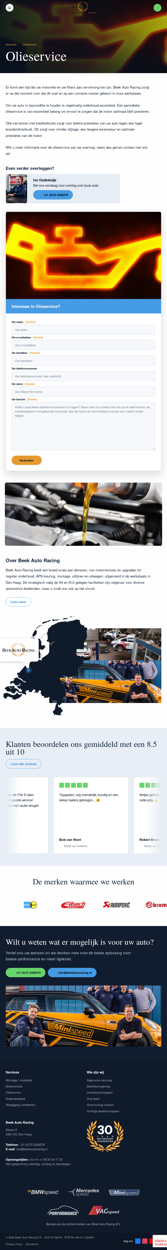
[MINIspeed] (124, 1192)
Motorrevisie (14, 1086)
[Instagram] (144, 1241)
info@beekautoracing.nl (75, 973)
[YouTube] (151, 1241)
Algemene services (99, 1080)
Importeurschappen (100, 1092)
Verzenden (26, 460)
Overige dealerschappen (103, 1111)
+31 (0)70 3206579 (55, 195)
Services (11, 44)
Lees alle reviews (23, 763)
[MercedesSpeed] (83, 1192)
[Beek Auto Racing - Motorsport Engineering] (83, 7)
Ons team (93, 1098)
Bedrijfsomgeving (98, 1086)
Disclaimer (32, 1244)
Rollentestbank (15, 1098)
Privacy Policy (14, 1244)
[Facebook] (138, 1241)
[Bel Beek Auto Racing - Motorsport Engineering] (157, 8)
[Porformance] (63, 1210)
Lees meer (18, 601)
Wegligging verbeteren (20, 1105)
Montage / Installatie (19, 1080)
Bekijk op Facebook (87, 846)
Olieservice (13, 1092)
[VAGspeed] (104, 1210)
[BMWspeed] (43, 1192)
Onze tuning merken (100, 1105)
